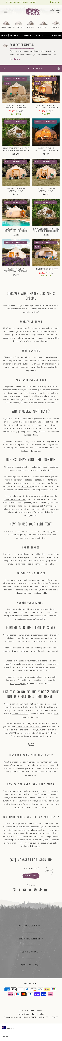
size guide (35, 846)
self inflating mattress (27, 651)
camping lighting (18, 683)
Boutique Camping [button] (29, 926)
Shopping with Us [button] (30, 939)
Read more (15, 59)
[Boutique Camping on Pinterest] (35, 889)
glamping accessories (33, 638)
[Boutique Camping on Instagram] (14, 889)
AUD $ (52, 11)
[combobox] (31, 1028)
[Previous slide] (3, 24)
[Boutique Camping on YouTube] (24, 889)
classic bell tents (20, 713)
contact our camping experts (29, 726)
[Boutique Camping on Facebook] (19, 889)
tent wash (46, 797)
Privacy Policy (38, 1014)
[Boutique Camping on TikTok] (40, 889)
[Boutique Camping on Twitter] (29, 889)
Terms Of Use (23, 1014)
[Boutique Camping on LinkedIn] (45, 889)
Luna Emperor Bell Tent (15, 499)
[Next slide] (59, 24)
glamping (32, 51)
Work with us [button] (29, 965)
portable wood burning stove (34, 667)
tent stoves (26, 486)
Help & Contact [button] (30, 952)
